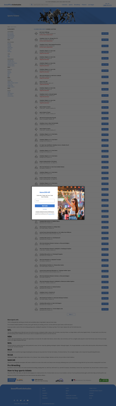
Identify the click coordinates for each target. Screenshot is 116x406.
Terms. (54, 214)
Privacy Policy (50, 214)
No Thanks (45, 209)
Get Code (45, 206)
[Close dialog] (83, 188)
